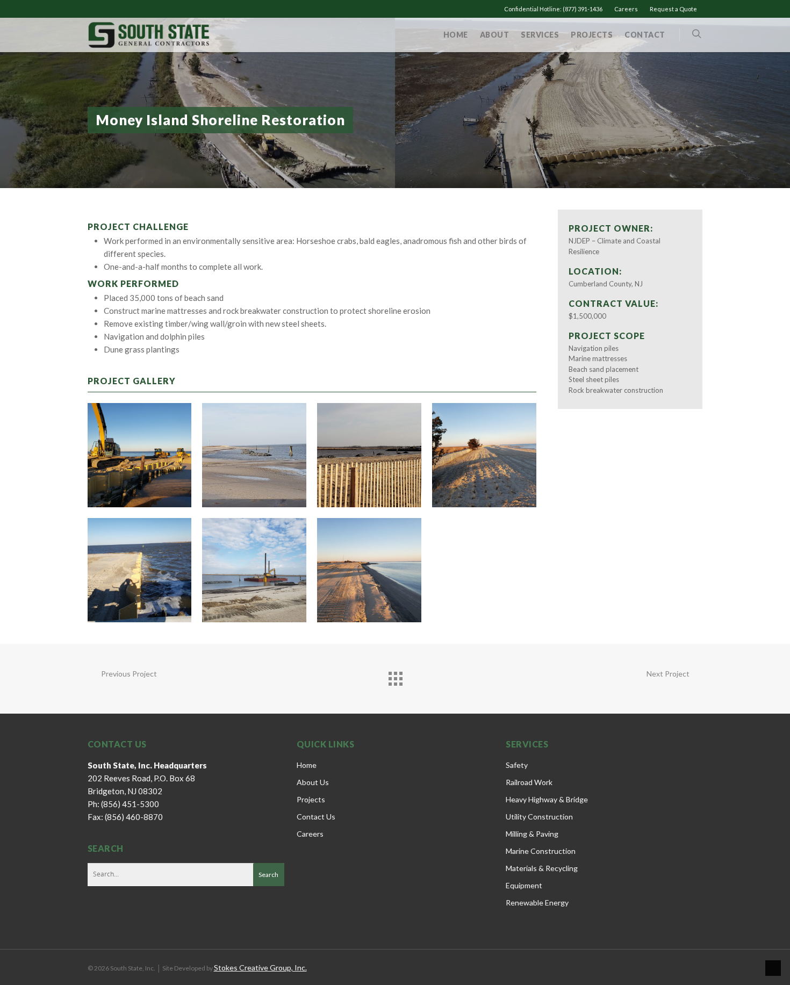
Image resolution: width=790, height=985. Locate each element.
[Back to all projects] (395, 676)
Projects (592, 34)
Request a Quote (673, 8)
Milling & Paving (532, 833)
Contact (644, 34)
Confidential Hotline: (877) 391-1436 (553, 8)
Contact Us (316, 816)
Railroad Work (529, 782)
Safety (517, 765)
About (494, 34)
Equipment (524, 885)
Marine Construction (541, 850)
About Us (313, 782)
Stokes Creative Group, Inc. (260, 967)
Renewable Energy (537, 902)
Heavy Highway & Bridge (547, 799)
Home (455, 34)
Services (540, 34)
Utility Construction (539, 816)
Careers (626, 8)
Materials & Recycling (542, 868)
